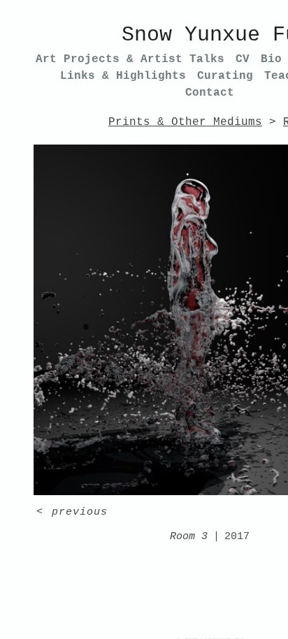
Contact (209, 93)
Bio (271, 59)
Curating (225, 76)
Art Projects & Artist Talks (130, 59)
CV (243, 59)
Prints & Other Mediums (185, 122)
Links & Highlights (123, 76)
